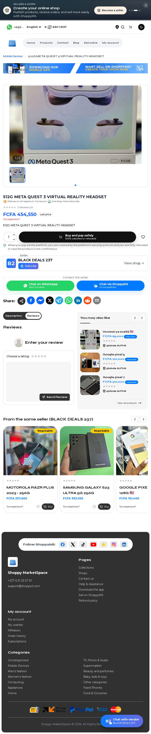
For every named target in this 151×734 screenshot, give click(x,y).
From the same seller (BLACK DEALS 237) (48, 419)
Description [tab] (14, 315)
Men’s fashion (17, 671)
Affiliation (14, 630)
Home (31, 42)
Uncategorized (18, 660)
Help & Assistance (91, 584)
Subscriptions (17, 641)
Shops (83, 573)
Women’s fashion (20, 676)
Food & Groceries (95, 693)
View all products (127, 402)
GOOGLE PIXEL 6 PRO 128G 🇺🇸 (85, 490)
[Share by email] (97, 300)
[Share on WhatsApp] (69, 300)
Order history (17, 636)
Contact (62, 42)
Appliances (15, 687)
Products (46, 42)
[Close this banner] (146, 5)
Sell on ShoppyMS (91, 595)
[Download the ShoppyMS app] (132, 10)
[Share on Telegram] (59, 300)
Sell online (91, 42)
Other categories (95, 682)
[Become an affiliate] (139, 10)
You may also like (95, 318)
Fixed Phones (92, 687)
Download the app (91, 589)
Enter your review (44, 342)
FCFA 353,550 (16, 498)
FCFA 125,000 (129, 493)
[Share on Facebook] (31, 300)
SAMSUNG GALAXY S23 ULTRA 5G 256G (29, 490)
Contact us (86, 578)
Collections (86, 567)
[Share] (21, 301)
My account (110, 42)
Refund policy (88, 600)
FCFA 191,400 (73, 498)
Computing (16, 682)
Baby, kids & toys (95, 676)
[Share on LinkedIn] (78, 300)
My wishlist (15, 625)
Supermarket (92, 665)
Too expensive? (11, 219)
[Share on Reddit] (87, 300)
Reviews (12, 327)
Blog (76, 42)
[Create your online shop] (136, 10)
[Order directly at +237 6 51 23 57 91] (129, 10)
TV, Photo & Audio (95, 660)
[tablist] (22, 316)
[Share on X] (50, 300)
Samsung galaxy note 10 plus (122, 332)
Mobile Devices (18, 665)
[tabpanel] (38, 365)
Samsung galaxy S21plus (122, 354)
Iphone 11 (110, 377)
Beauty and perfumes (98, 671)
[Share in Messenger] (40, 300)
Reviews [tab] (33, 315)
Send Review (57, 397)
